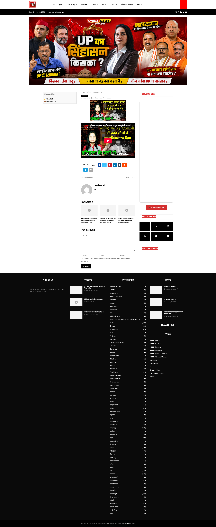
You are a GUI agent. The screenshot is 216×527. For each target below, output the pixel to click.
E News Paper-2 (170, 286)
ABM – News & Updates (158, 354)
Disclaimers (154, 363)
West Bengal (114, 385)
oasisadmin (86, 98)
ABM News (114, 290)
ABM (138, 4)
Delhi (112, 323)
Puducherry (114, 362)
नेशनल (112, 448)
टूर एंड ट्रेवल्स (114, 441)
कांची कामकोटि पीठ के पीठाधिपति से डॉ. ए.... (94, 312)
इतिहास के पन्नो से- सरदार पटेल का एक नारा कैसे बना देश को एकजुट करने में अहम (126, 220)
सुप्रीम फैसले (113, 510)
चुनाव (61, 4)
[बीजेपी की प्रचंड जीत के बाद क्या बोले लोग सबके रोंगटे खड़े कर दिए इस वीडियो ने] (76, 302)
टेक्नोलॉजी (113, 444)
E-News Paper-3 (170, 299)
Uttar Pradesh (115, 379)
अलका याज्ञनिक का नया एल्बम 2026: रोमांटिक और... (173, 313)
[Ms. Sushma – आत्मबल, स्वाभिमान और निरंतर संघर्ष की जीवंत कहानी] (76, 290)
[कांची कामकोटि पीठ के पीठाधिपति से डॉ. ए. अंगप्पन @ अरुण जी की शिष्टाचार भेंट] (76, 315)
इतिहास (112, 402)
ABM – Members (156, 350)
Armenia (113, 300)
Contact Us (154, 360)
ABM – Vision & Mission (158, 357)
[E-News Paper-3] (156, 302)
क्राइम (112, 418)
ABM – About (155, 340)
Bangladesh (114, 309)
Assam (112, 303)
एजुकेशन (112, 415)
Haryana (113, 339)
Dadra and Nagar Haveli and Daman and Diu (125, 319)
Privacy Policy (155, 370)
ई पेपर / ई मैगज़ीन (127, 4)
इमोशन (112, 408)
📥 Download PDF (50, 101)
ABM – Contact (155, 344)
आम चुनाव (113, 395)
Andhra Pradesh (116, 296)
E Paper (113, 326)
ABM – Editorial (155, 347)
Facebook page (150, 248)
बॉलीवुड (112, 467)
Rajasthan (113, 369)
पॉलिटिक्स (88, 280)
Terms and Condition (157, 373)
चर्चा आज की (113, 431)
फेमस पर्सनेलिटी (114, 461)
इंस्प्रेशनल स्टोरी (115, 411)
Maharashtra (114, 356)
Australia (113, 306)
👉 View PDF (48, 99)
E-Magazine (114, 329)
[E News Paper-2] (156, 290)
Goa (111, 332)
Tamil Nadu (114, 372)
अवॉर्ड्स (104, 4)
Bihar (112, 313)
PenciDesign (131, 523)
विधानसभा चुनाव (114, 497)
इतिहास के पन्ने (84, 95)
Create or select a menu (56, 12)
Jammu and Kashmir (117, 342)
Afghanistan (114, 293)
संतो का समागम (114, 507)
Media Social (149, 216)
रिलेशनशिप (113, 490)
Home (152, 367)
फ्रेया (111, 464)
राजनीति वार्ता (114, 480)
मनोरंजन (84, 4)
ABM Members (115, 286)
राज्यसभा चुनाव (114, 487)
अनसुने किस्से (114, 388)
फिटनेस (112, 454)
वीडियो (113, 4)
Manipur (113, 359)
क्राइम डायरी (114, 421)
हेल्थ (111, 513)
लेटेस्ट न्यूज (72, 4)
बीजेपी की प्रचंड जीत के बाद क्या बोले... (93, 299)
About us (48, 280)
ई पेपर (152, 377)
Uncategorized (115, 375)
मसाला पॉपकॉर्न (114, 477)
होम (54, 4)
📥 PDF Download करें (156, 207)
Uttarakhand (114, 382)
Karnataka (113, 349)
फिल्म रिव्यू (113, 457)
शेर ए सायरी (113, 503)
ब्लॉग (94, 4)
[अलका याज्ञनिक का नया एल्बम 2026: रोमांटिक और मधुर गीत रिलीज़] (156, 315)
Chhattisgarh (115, 316)
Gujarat (113, 336)
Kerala (112, 352)
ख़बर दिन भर (113, 425)
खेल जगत (113, 428)
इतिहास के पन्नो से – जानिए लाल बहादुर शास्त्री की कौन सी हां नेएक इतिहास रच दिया (89, 220)
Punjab (112, 365)
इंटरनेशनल (113, 398)
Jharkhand (113, 346)
